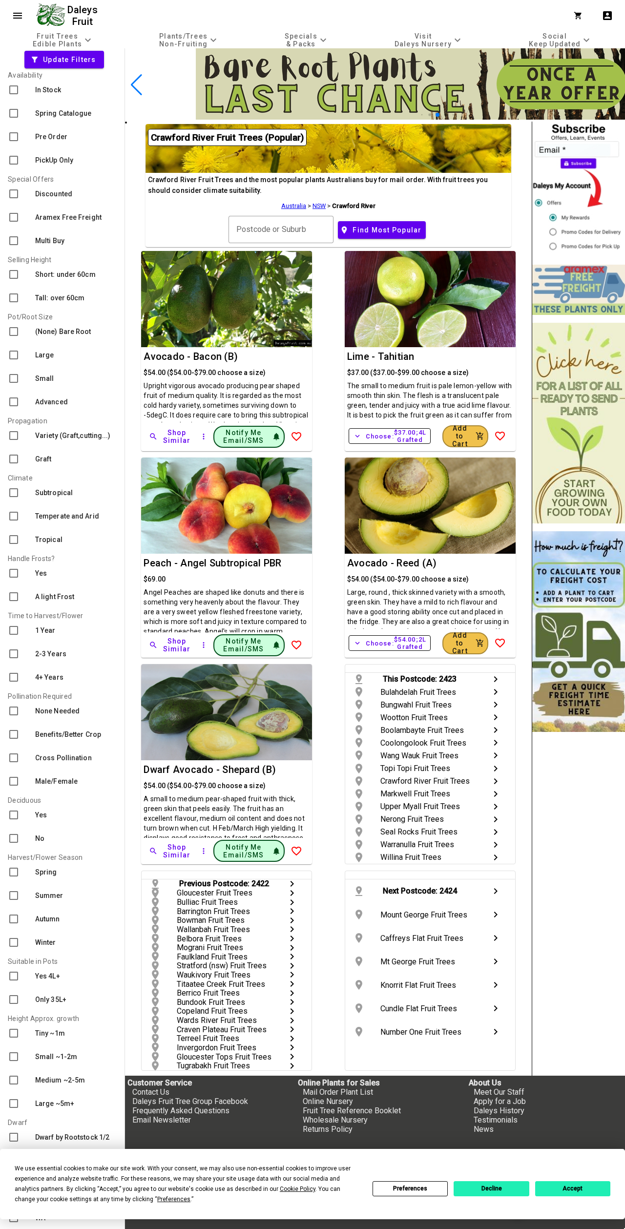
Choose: (389, 436)
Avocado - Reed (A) (392, 563)
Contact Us (150, 1092)
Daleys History (499, 1110)
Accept (572, 1188)
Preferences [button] (173, 1199)
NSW (319, 205)
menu (17, 15)
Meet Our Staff (499, 1092)
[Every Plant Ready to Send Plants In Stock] (578, 423)
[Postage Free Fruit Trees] (578, 290)
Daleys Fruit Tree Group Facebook (190, 1101)
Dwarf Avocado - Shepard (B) (210, 769)
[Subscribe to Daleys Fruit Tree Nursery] (578, 189)
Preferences (410, 1188)
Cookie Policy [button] (297, 1189)
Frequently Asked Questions (180, 1110)
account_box (607, 15)
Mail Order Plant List (338, 1092)
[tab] (63, 39)
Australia (293, 205)
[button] (422, 115)
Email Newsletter (161, 1120)
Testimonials (496, 1120)
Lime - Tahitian (381, 356)
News (484, 1129)
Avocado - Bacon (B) (191, 356)
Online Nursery (328, 1101)
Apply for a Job (500, 1101)
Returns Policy (328, 1129)
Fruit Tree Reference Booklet (352, 1110)
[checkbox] (62, 90)
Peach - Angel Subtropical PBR (212, 563)
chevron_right (495, 679)
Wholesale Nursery (335, 1120)
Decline (491, 1188)
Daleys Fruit (83, 15)
